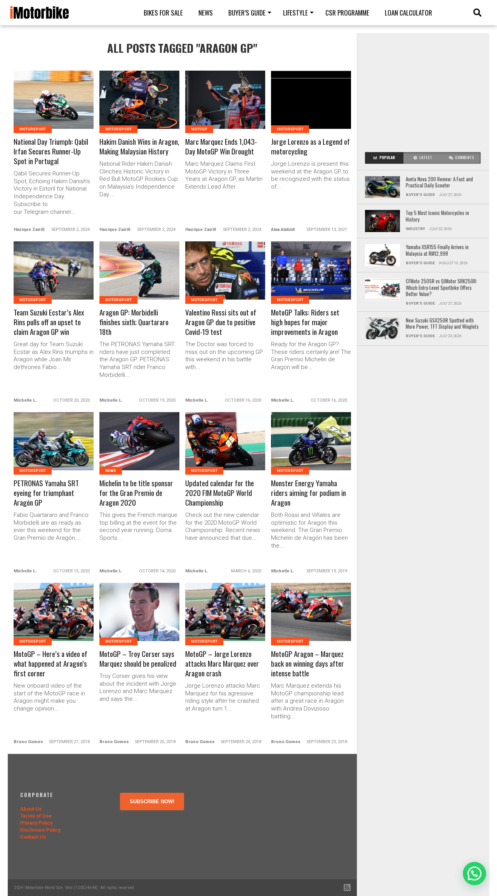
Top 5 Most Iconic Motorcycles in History (437, 216)
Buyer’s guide (247, 12)
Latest (425, 157)
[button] (474, 873)
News (205, 12)
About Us (31, 809)
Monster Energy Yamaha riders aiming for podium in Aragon (308, 493)
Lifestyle (295, 12)
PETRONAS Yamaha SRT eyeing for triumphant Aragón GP (46, 493)
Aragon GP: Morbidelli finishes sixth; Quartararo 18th (134, 322)
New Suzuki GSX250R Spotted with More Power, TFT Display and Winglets (442, 323)
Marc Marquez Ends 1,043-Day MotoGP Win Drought (221, 146)
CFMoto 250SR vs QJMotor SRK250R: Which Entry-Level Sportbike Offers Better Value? (441, 288)
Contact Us (33, 837)
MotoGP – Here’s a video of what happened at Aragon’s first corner (50, 663)
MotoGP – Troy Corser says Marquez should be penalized (137, 659)
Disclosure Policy (40, 830)
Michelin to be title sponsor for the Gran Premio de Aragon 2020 (136, 493)
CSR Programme (347, 12)
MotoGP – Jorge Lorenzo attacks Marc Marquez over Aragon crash (222, 663)
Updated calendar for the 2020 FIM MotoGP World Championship (219, 493)
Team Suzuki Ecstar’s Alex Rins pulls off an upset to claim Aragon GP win (49, 322)
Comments (464, 157)
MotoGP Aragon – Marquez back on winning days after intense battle (307, 663)
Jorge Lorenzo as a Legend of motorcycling (310, 146)
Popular (387, 157)
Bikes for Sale (163, 12)
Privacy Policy (36, 823)
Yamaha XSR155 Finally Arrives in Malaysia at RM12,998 (437, 250)
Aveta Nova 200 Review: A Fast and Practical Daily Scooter (439, 182)
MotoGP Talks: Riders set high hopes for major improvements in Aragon (305, 322)
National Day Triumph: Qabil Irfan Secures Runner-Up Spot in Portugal (51, 151)
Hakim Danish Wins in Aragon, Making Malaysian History (139, 146)
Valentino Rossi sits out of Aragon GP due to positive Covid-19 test (220, 322)
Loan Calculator (408, 12)
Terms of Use (36, 816)
